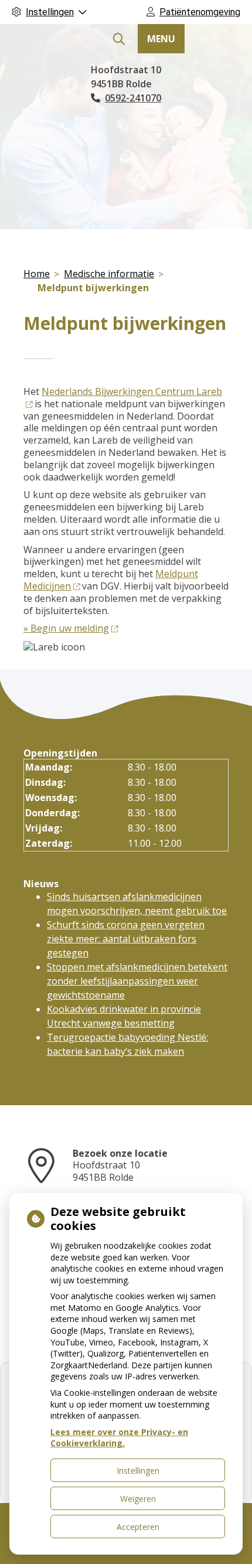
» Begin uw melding (66, 628)
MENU (161, 38)
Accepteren (138, 1526)
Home (36, 273)
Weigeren (138, 1498)
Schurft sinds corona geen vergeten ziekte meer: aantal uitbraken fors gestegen (126, 938)
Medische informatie (109, 273)
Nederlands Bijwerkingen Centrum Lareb (132, 391)
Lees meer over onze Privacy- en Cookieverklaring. (119, 1437)
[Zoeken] (119, 39)
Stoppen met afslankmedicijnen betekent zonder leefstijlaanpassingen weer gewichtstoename (137, 980)
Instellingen (138, 1470)
